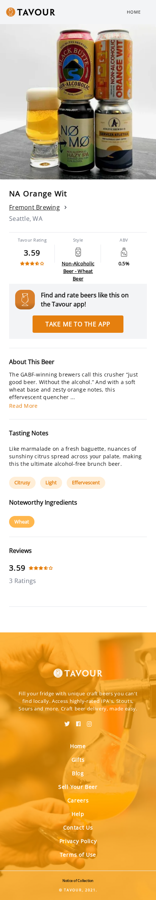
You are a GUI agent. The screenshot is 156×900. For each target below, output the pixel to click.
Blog (78, 773)
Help (78, 813)
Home (134, 12)
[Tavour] (78, 669)
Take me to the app (78, 324)
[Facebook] (78, 721)
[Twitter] (67, 721)
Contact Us (78, 827)
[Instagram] (89, 721)
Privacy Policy (78, 841)
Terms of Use (78, 854)
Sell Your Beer (78, 786)
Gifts (78, 759)
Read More (23, 405)
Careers (78, 800)
